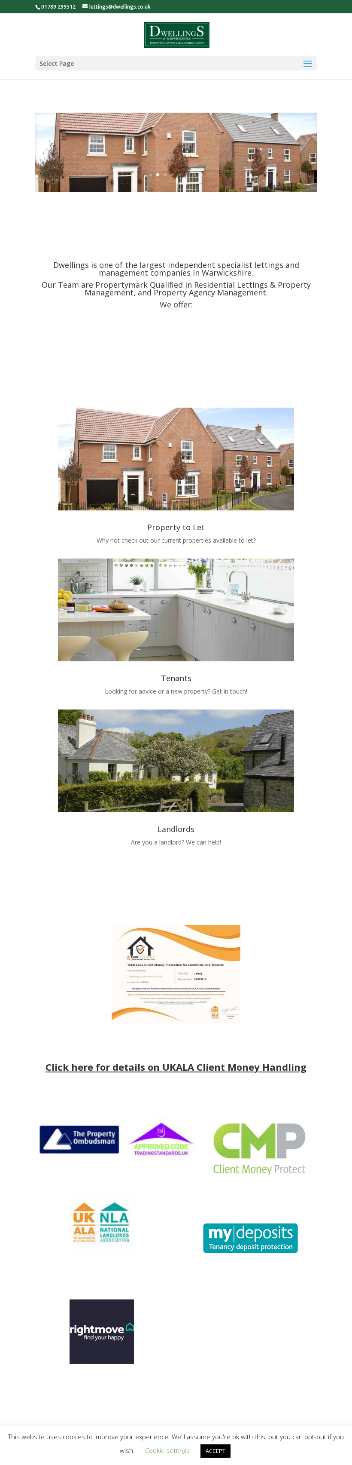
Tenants (176, 678)
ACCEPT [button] (215, 1451)
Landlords (176, 829)
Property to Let (176, 527)
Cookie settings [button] (167, 1450)
